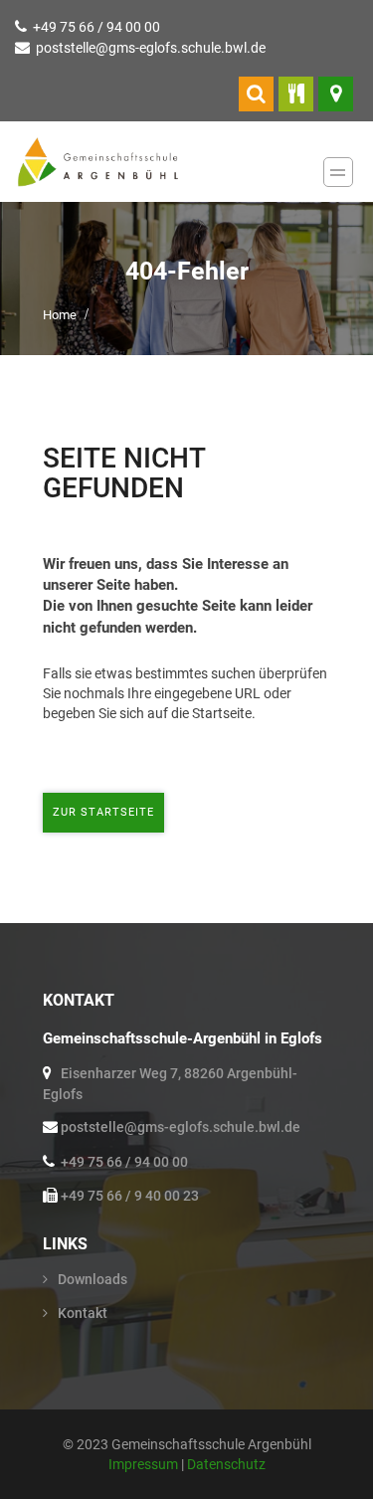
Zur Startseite (103, 812)
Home (60, 314)
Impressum (144, 1464)
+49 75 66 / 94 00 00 (96, 27)
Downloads (92, 1279)
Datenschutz (226, 1464)
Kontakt (82, 1313)
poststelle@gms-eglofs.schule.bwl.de (151, 48)
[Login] (256, 94)
